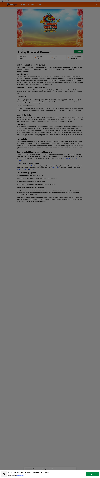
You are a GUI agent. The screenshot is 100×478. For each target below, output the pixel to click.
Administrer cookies (64, 474)
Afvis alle (79, 474)
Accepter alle (92, 474)
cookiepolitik (20, 475)
